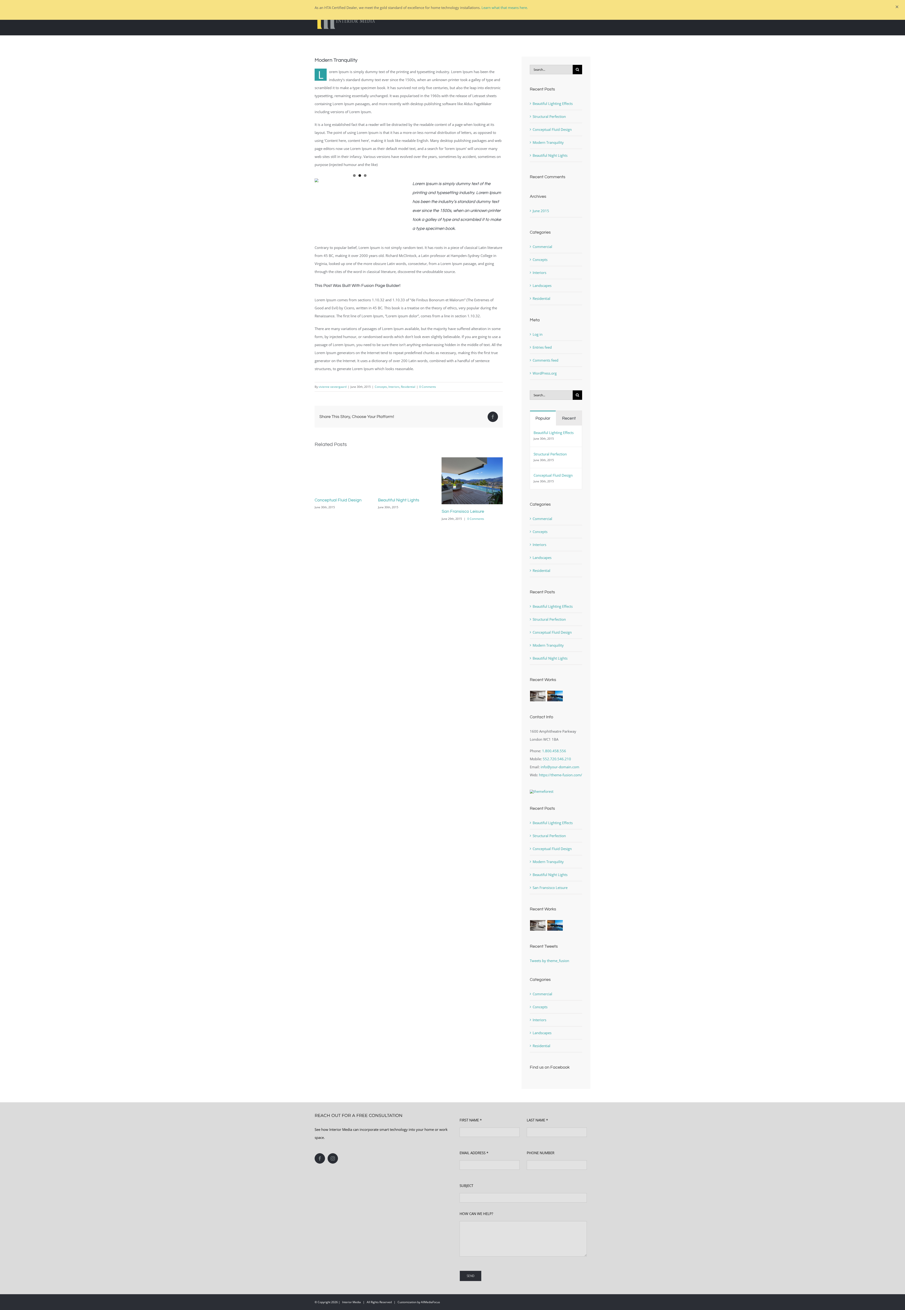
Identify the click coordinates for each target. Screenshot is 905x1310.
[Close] (897, 7)
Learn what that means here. (504, 7)
